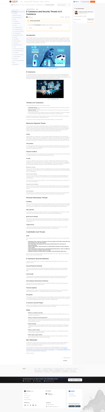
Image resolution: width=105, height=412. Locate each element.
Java (35, 368)
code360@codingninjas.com (53, 406)
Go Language (65, 370)
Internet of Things (73, 371)
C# (70, 370)
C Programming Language (47, 368)
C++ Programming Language (59, 368)
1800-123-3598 (50, 404)
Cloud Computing (69, 368)
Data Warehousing (65, 371)
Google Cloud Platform (56, 371)
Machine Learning (38, 370)
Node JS (75, 368)
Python (39, 368)
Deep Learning (45, 370)
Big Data (51, 370)
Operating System (58, 370)
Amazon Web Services (38, 371)
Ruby (73, 370)
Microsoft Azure (47, 371)
